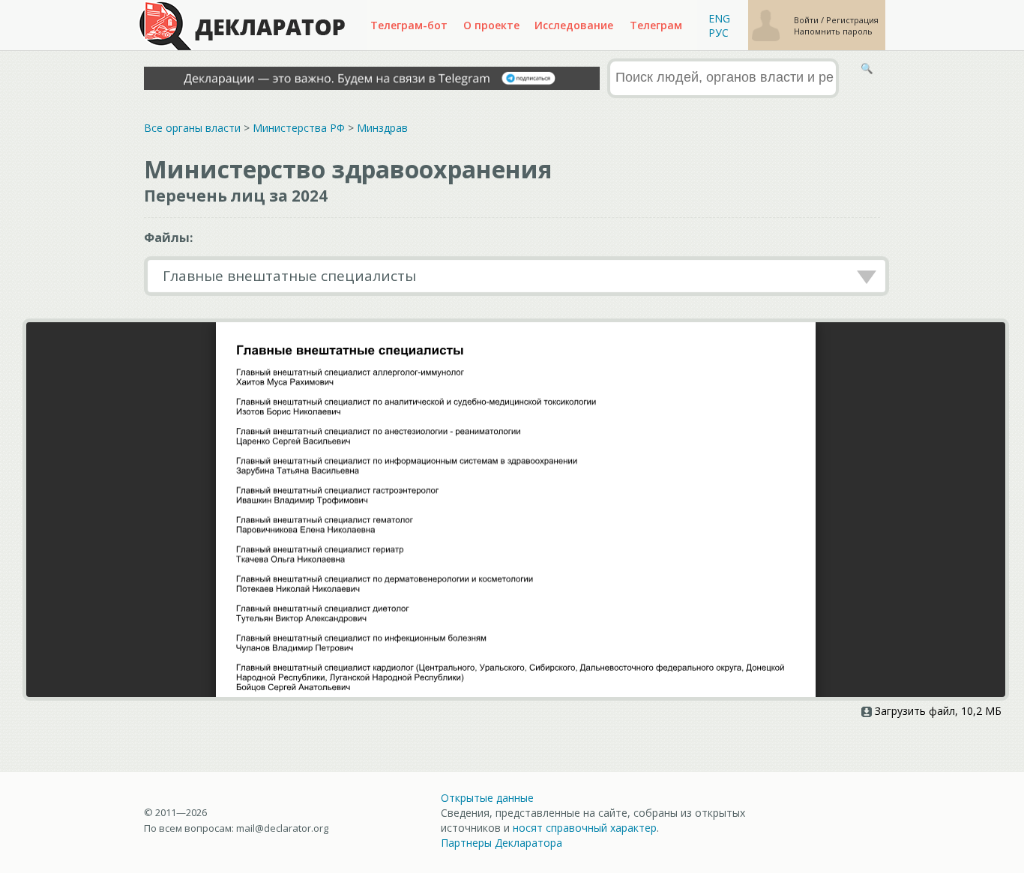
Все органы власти (192, 128)
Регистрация (852, 19)
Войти (807, 19)
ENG (719, 18)
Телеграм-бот (409, 25)
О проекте (491, 25)
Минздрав (382, 128)
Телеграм (656, 25)
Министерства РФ (299, 128)
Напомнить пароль (833, 31)
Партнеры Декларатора (501, 843)
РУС (718, 32)
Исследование (573, 25)
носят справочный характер (585, 828)
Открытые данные (487, 798)
